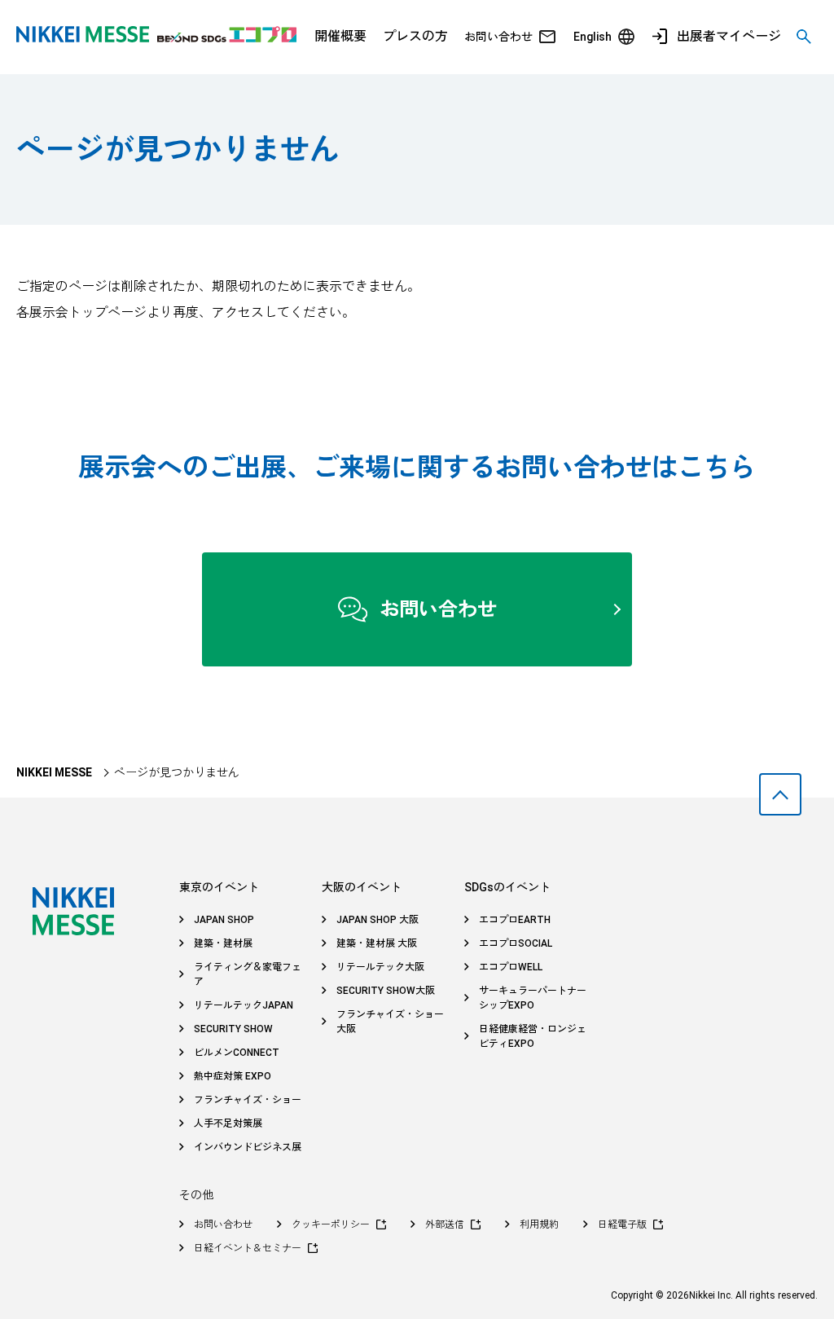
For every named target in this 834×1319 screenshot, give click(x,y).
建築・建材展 (223, 943)
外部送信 (444, 1224)
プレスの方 (415, 36)
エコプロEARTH (515, 919)
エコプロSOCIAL (515, 943)
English (592, 36)
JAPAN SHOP (224, 919)
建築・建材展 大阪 (376, 943)
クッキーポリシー (331, 1224)
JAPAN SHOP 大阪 (377, 919)
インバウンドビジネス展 (247, 1147)
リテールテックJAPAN (243, 1005)
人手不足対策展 (228, 1123)
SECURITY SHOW (233, 1029)
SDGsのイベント (507, 887)
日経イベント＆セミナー (247, 1248)
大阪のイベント (362, 887)
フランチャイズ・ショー (247, 1100)
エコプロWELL (510, 967)
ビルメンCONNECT (236, 1052)
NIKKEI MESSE (54, 772)
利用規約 (539, 1224)
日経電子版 (622, 1224)
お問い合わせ (498, 36)
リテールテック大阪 (380, 967)
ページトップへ (780, 794)
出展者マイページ (729, 36)
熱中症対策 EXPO (232, 1076)
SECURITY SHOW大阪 (385, 990)
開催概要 (340, 36)
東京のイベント (219, 887)
